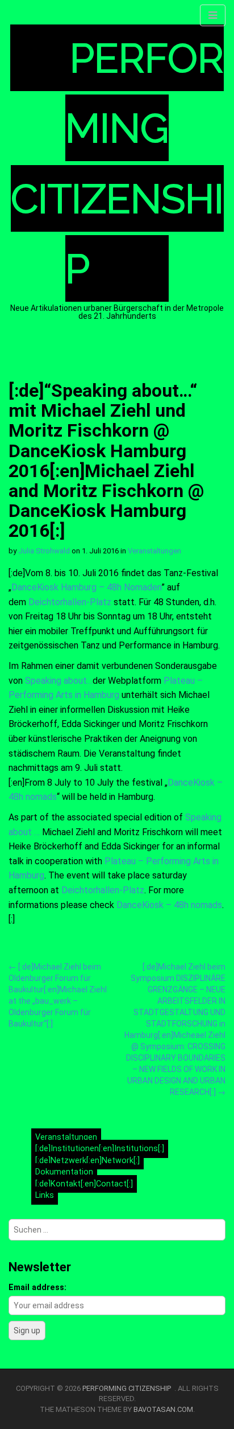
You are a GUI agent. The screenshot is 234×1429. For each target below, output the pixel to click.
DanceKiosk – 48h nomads (169, 905)
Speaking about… (59, 680)
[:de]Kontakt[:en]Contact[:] (84, 1184)
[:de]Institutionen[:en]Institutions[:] (99, 1148)
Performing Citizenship (128, 1388)
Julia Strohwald (44, 551)
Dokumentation (64, 1172)
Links (44, 1196)
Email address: (37, 1287)
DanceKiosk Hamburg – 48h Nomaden (86, 587)
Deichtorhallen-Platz (68, 602)
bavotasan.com (163, 1409)
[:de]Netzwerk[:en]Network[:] (87, 1160)
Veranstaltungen (154, 551)
